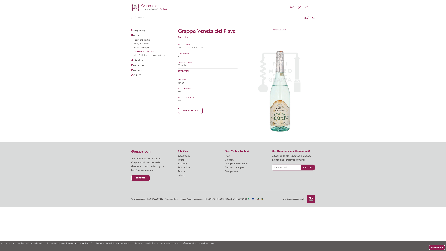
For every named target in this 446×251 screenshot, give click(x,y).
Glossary (229, 160)
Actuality (182, 163)
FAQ (227, 156)
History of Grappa (141, 48)
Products (182, 171)
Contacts (140, 178)
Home (139, 18)
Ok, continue (437, 247)
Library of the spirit (141, 44)
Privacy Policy (186, 199)
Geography (184, 156)
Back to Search (190, 111)
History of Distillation (142, 40)
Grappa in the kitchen (236, 163)
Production (184, 167)
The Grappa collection (144, 51)
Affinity (181, 175)
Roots (181, 160)
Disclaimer (198, 199)
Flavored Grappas (234, 167)
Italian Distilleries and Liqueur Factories (149, 55)
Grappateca (231, 171)
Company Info (171, 199)
